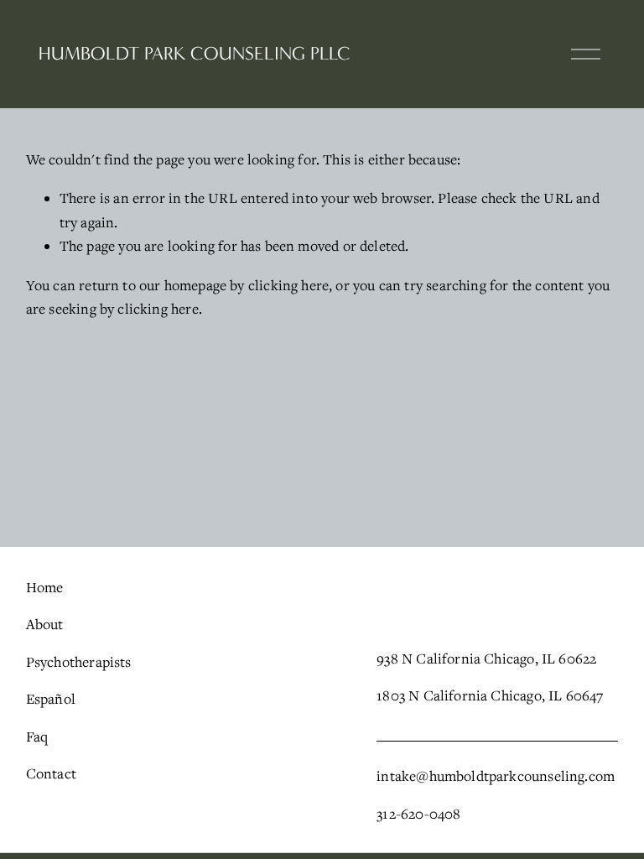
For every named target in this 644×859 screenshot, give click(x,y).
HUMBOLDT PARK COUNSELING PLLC (195, 54)
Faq (37, 736)
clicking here (288, 285)
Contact (51, 773)
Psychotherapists (79, 662)
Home (45, 587)
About (45, 624)
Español (50, 699)
